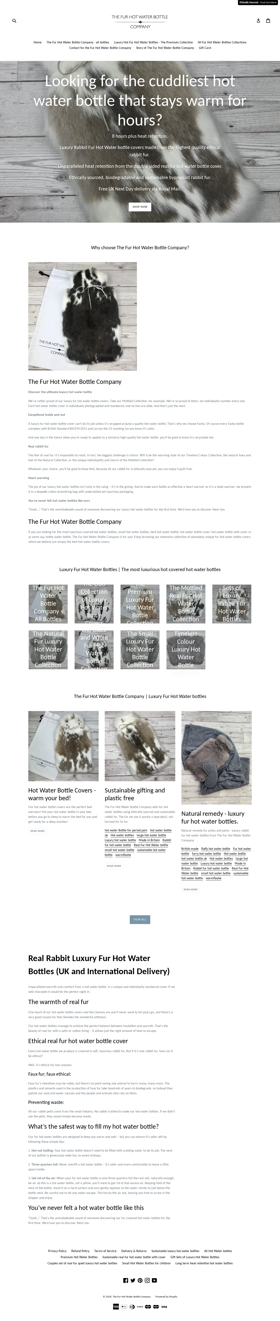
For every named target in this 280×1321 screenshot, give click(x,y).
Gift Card (205, 48)
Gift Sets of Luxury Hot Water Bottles (195, 1257)
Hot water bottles (122, 835)
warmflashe (123, 855)
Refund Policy (80, 1251)
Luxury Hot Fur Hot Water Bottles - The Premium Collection (153, 42)
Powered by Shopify (166, 1296)
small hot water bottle (119, 850)
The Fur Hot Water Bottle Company (132, 1296)
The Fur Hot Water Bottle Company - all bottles (78, 42)
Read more (38, 831)
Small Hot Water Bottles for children (146, 1263)
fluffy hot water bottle (215, 849)
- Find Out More (258, 2)
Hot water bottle (235, 853)
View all (140, 919)
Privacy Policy (57, 1251)
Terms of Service (105, 1251)
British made (189, 849)
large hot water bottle (151, 835)
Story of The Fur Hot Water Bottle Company (165, 48)
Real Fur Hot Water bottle (151, 845)
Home (38, 42)
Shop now (140, 207)
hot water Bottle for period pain (126, 830)
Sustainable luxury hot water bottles (175, 1251)
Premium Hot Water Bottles (79, 1257)
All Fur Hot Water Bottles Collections (222, 42)
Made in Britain (149, 840)
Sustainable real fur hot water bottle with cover (134, 1257)
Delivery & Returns (134, 1251)
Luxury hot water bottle (120, 840)
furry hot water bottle (206, 853)
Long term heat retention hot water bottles (204, 1263)
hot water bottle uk (194, 858)
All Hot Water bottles (218, 1251)
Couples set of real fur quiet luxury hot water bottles (82, 1263)
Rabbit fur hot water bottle (211, 868)
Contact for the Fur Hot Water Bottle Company (100, 48)
